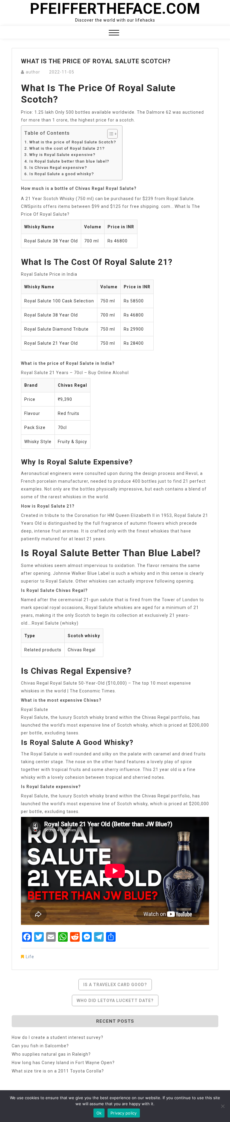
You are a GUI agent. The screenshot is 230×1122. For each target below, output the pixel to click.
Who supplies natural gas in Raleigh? (51, 1054)
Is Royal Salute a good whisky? (61, 174)
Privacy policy (124, 1113)
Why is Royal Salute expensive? (62, 154)
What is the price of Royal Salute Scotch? (72, 142)
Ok (99, 1113)
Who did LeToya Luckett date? (115, 1000)
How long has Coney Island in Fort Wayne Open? (63, 1062)
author (33, 72)
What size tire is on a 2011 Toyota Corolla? (58, 1071)
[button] (114, 33)
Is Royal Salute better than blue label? (69, 161)
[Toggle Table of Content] (109, 134)
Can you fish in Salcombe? (40, 1045)
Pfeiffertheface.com (115, 8)
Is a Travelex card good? (115, 984)
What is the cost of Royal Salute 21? (67, 148)
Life (30, 956)
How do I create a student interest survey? (57, 1037)
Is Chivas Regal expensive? (58, 167)
